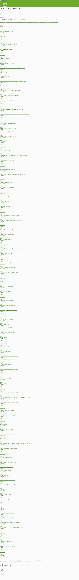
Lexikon (5, 6)
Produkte (5, 4)
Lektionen (5, 3)
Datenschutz (23, 565)
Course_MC (2, 28)
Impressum (17, 565)
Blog (4, 5)
